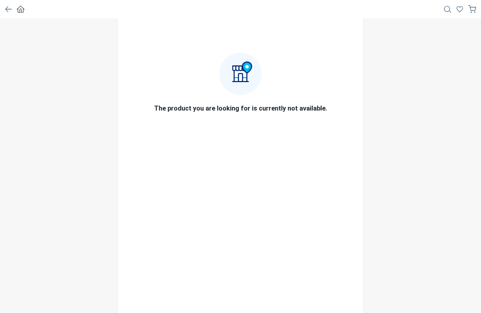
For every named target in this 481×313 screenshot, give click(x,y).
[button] (8, 9)
